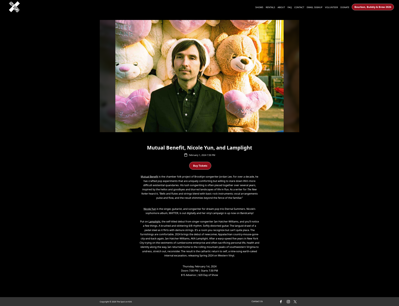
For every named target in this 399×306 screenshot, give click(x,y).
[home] (14, 7)
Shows (259, 7)
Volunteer (331, 7)
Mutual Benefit (149, 176)
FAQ (290, 7)
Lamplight (154, 221)
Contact (299, 7)
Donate (344, 7)
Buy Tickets (200, 165)
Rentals (270, 7)
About (281, 7)
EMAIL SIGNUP (314, 7)
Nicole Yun (150, 209)
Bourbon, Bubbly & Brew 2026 (372, 7)
